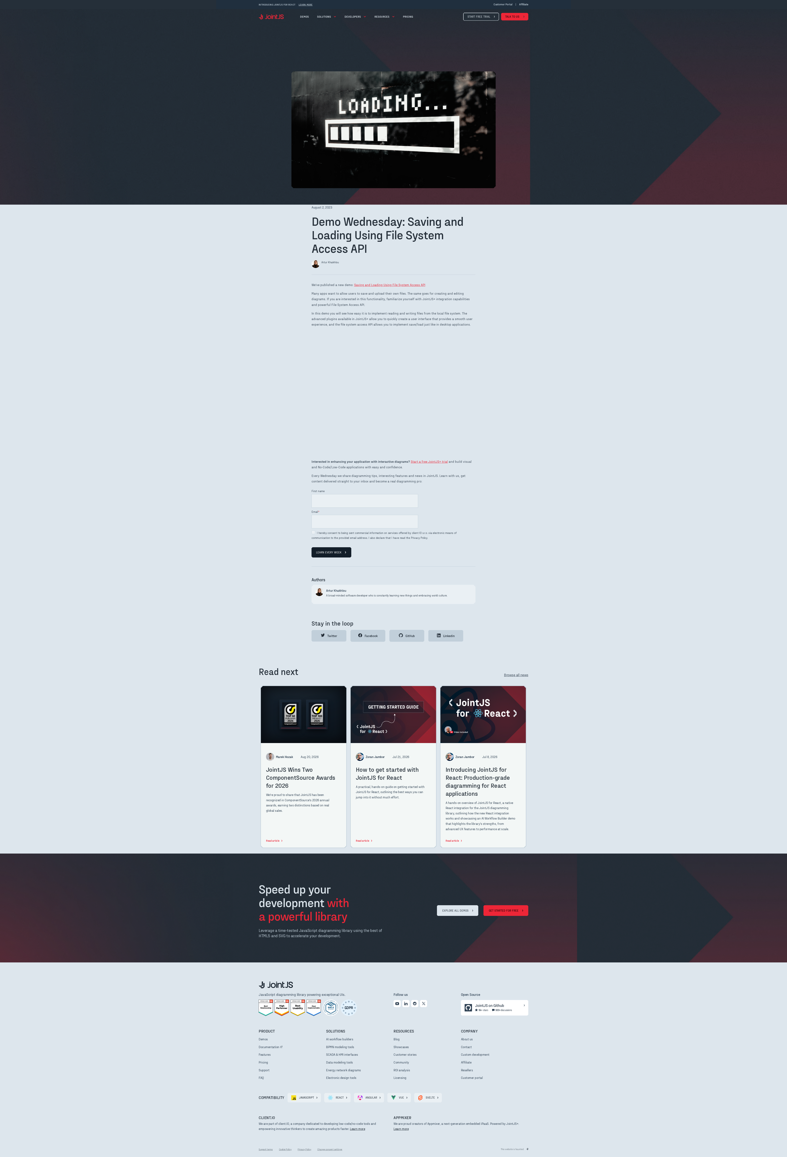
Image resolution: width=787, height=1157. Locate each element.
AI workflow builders (339, 1039)
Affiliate (466, 1062)
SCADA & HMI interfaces (342, 1054)
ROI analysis (402, 1070)
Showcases (401, 1047)
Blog (396, 1039)
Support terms (266, 1149)
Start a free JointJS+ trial (429, 461)
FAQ (261, 1077)
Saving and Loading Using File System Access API (389, 285)
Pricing (263, 1062)
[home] (271, 16)
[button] (326, 17)
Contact (466, 1047)
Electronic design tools (341, 1077)
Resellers (467, 1070)
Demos (304, 16)
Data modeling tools (339, 1062)
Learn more (357, 1129)
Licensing (400, 1077)
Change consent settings (329, 1149)
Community (401, 1062)
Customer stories (405, 1054)
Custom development (475, 1054)
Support (264, 1070)
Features (265, 1054)
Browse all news (516, 675)
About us (467, 1039)
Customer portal (503, 4)
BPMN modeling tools (340, 1047)
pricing (408, 16)
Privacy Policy (304, 1149)
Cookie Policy (285, 1149)
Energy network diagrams (343, 1070)
